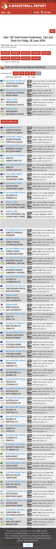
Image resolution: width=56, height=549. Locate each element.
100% (15, 73)
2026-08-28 (15, 58)
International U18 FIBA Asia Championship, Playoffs (23, 323)
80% (27, 73)
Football (47, 12)
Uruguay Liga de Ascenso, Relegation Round (21, 491)
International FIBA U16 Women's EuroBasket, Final (22, 435)
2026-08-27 (5, 58)
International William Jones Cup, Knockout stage (22, 239)
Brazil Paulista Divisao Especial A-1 (18, 454)
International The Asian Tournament (18, 81)
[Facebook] (54, 12)
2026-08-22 (5, 53)
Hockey (36, 12)
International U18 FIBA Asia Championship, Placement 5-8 (25, 155)
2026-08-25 (35, 53)
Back (52, 31)
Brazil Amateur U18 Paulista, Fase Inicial (19, 444)
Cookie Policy (36, 533)
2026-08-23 (15, 53)
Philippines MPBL (12, 99)
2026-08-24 (25, 53)
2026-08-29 (25, 58)
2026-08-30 (35, 58)
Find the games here (9, 122)
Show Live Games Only (11, 62)
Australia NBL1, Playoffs (14, 127)
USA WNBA (9, 519)
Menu (3, 12)
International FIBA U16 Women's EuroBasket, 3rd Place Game (26, 426)
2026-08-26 (46, 53)
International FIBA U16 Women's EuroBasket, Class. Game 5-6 (26, 360)
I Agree (28, 545)
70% (33, 73)
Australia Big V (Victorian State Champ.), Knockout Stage (25, 230)
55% (38, 73)
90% (21, 73)
